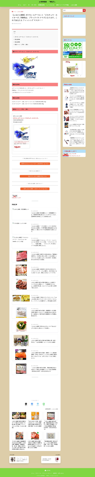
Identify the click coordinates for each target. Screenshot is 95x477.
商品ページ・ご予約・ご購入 (21, 44)
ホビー (24, 4)
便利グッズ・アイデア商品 (62, 4)
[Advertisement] (35, 388)
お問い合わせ (61, 473)
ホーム (19, 4)
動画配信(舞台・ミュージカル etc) (46, 4)
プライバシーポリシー (47, 473)
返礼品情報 (17, 42)
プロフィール (38, 473)
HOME (48, 470)
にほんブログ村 (72, 153)
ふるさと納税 (74, 4)
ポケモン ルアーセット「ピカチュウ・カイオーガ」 (27, 36)
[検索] (84, 10)
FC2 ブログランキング (74, 155)
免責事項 (55, 473)
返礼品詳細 (17, 39)
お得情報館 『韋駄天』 (47, 2)
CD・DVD (33, 4)
